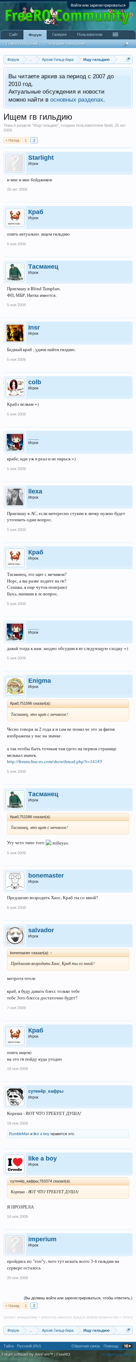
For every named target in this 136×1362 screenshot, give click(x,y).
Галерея (59, 34)
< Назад (12, 140)
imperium (42, 1239)
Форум (35, 35)
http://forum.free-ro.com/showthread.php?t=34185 (54, 761)
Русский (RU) (29, 1346)
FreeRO (63, 1354)
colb (34, 382)
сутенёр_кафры (45, 1091)
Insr (34, 327)
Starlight (41, 157)
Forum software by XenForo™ (28, 1354)
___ (33, 436)
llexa (35, 491)
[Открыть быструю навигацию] (128, 59)
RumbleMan (19, 1134)
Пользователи (89, 34)
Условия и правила (117, 1354)
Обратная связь (85, 1346)
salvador (41, 930)
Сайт (13, 34)
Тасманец (43, 266)
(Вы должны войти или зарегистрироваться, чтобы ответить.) (78, 1298)
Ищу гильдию (45, 125)
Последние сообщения (65, 43)
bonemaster (46, 875)
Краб (108, 125)
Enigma (39, 680)
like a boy (41, 1134)
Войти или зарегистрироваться (98, 5)
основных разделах (76, 99)
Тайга (8, 1346)
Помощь (111, 1346)
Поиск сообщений (22, 43)
